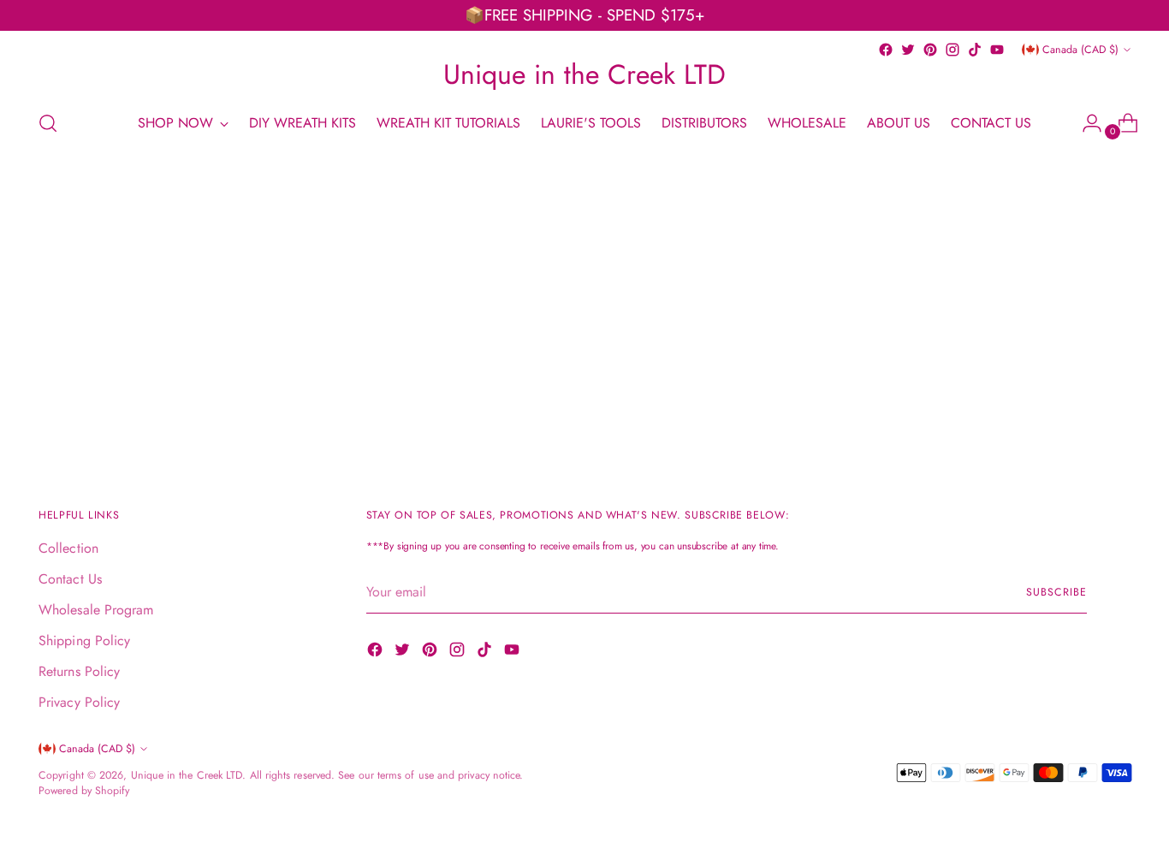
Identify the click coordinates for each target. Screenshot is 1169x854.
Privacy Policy (79, 702)
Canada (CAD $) (1080, 49)
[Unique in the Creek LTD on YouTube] (997, 49)
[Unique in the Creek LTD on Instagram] (952, 49)
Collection (68, 548)
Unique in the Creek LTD (187, 775)
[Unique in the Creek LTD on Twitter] (908, 49)
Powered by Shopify (84, 790)
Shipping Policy (84, 640)
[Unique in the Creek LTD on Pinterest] (930, 49)
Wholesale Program (96, 610)
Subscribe (1056, 592)
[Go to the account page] (1085, 123)
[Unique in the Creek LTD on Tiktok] (974, 49)
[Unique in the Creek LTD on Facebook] (885, 49)
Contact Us (70, 579)
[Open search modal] (48, 123)
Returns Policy (79, 671)
